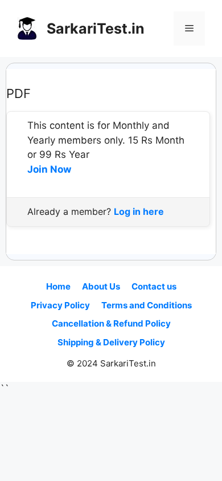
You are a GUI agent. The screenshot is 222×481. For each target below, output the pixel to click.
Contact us (153, 286)
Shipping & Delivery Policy (111, 342)
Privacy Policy (60, 305)
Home (58, 286)
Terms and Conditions (146, 305)
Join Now (49, 169)
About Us (101, 286)
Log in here (139, 211)
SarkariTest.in (96, 28)
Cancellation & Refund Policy (111, 323)
